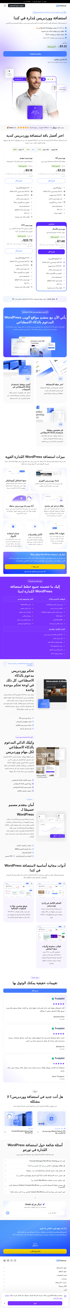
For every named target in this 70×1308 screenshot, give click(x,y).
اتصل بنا (44, 1)
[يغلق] (5, 1303)
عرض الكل (35, 991)
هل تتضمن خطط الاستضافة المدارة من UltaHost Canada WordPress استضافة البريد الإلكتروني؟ (37, 1186)
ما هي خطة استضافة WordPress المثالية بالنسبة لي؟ (34, 299)
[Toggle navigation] (5, 5)
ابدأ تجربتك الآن (35, 1251)
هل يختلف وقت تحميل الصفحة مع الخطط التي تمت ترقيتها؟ (45, 1171)
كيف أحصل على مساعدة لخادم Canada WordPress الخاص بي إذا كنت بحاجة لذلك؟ (37, 1192)
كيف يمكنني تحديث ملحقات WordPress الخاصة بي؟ (48, 1180)
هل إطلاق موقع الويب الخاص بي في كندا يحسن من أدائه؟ (46, 1166)
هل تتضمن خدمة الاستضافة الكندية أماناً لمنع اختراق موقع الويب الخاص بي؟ (40, 1175)
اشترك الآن (51, 181)
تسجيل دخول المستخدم (16, 5)
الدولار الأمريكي (36, 1)
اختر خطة (36, 567)
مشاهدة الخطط (35, 54)
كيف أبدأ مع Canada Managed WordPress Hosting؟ (47, 1161)
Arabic (27, 1)
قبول (35, 1303)
